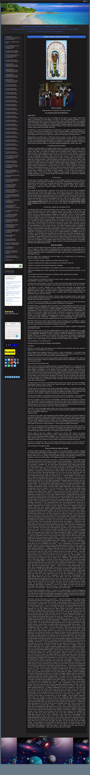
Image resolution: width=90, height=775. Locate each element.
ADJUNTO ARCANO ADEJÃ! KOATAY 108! (11, 89)
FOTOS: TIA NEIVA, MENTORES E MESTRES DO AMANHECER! (12, 191)
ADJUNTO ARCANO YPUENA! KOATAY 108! (12, 117)
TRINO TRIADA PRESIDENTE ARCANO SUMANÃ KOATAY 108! (12, 76)
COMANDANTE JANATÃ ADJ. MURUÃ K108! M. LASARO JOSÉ (12, 157)
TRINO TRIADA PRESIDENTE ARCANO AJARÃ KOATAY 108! (12, 81)
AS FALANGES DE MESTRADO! (10, 236)
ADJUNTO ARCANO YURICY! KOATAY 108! (11, 121)
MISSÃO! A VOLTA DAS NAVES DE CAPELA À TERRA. (12, 252)
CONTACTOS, (9, 260)
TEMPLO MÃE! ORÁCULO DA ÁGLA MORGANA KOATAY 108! (12, 56)
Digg (6, 362)
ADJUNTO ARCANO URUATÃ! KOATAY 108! (12, 152)
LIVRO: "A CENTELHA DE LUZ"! (12, 42)
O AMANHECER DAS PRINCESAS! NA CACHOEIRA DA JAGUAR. (12, 206)
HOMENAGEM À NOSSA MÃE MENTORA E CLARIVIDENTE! (12, 226)
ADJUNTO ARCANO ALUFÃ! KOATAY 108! (11, 85)
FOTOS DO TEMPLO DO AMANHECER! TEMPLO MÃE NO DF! (12, 221)
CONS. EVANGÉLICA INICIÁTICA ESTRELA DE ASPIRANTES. (12, 171)
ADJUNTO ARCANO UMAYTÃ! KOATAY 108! (12, 144)
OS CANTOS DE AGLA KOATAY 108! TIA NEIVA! (12, 61)
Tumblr (18, 359)
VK (6, 365)
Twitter (9, 359)
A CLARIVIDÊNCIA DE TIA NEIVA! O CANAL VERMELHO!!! (12, 47)
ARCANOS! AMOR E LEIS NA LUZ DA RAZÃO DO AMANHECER (12, 180)
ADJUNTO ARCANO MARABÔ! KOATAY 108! (12, 141)
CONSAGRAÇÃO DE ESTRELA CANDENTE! (11, 161)
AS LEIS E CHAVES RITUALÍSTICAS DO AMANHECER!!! (11, 186)
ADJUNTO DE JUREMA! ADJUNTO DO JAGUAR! (12, 51)
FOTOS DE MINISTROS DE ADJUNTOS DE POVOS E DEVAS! (12, 196)
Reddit (9, 362)
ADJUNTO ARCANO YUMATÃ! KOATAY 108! (12, 113)
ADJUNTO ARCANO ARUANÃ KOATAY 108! (12, 101)
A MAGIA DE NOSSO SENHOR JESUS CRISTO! (12, 256)
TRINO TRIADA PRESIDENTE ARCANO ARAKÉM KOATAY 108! (12, 70)
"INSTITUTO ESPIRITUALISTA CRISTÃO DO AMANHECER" (13, 38)
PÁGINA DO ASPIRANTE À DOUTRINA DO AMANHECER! (12, 201)
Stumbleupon (12, 362)
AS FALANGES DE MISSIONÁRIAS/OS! (11, 239)
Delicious (15, 362)
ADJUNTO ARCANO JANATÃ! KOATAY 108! (12, 129)
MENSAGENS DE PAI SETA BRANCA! (13, 176)
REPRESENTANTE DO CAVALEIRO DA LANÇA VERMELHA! (12, 166)
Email (15, 365)
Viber (12, 365)
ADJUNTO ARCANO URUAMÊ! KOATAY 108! (12, 148)
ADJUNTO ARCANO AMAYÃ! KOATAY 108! (11, 97)
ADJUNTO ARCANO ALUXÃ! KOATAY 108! (11, 93)
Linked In (15, 359)
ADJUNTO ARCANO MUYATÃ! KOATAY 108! (12, 137)
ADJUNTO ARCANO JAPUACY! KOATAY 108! (12, 133)
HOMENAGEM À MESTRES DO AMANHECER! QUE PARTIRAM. (13, 231)
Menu (87, 1)
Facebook (6, 359)
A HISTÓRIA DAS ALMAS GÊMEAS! (12, 211)
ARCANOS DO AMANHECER (9, 247)
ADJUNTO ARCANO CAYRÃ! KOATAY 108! (11, 105)
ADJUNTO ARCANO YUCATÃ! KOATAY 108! (12, 109)
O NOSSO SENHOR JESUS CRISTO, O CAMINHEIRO (12, 243)
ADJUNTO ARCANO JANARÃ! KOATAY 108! (12, 125)
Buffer (18, 362)
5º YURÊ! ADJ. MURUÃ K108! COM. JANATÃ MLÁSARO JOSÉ (12, 215)
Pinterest (12, 359)
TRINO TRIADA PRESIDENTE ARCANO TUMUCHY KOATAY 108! (12, 65)
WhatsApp (9, 365)
